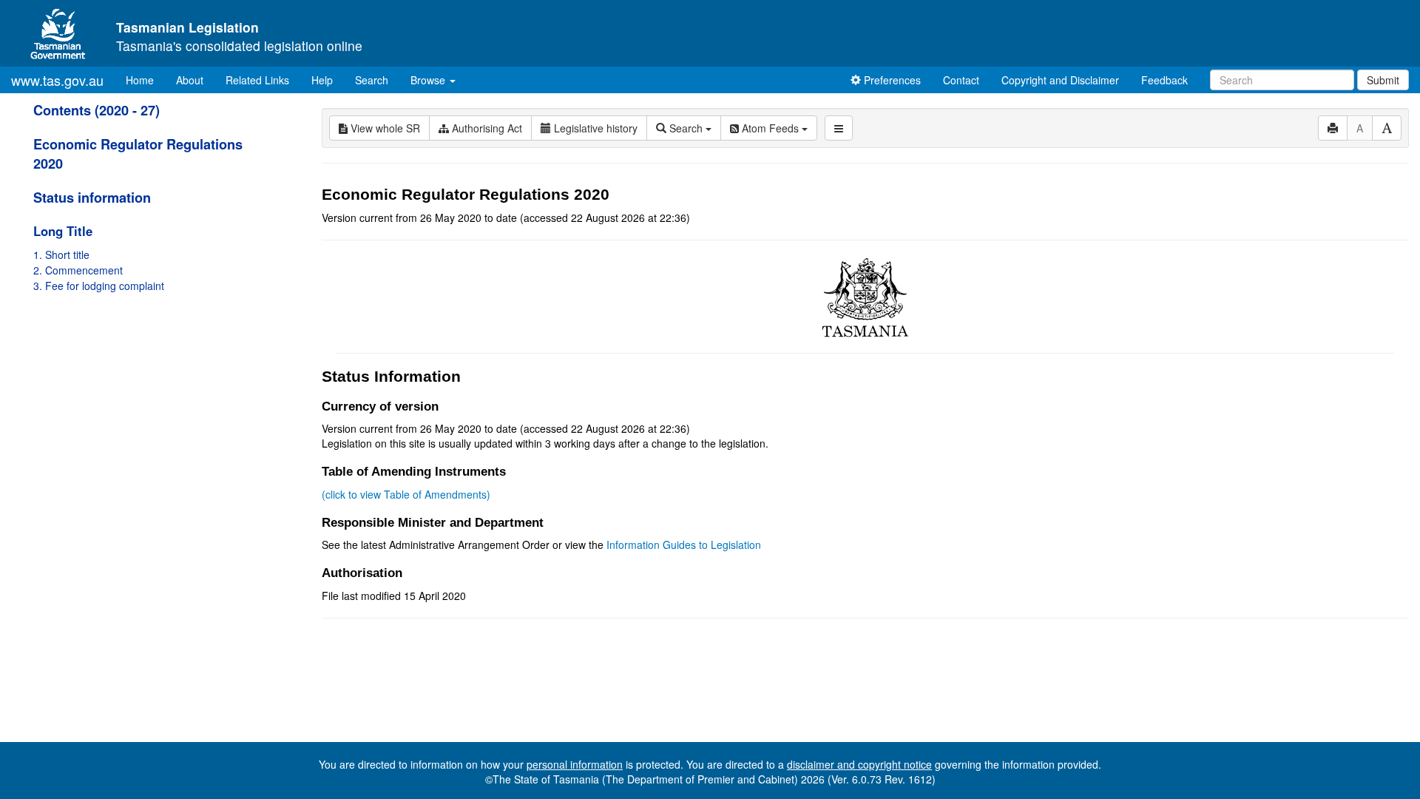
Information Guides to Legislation (683, 544)
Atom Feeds (770, 128)
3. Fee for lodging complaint (98, 285)
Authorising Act (485, 128)
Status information (92, 197)
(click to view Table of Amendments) (406, 494)
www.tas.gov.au (57, 80)
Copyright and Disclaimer (1060, 80)
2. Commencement (78, 270)
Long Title (62, 231)
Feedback (1164, 80)
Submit (1383, 80)
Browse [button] (429, 80)
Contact (961, 80)
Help (322, 80)
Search (371, 80)
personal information (575, 764)
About (189, 80)
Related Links (257, 80)
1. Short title (61, 254)
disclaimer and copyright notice (859, 764)
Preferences (891, 80)
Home (145, 79)
